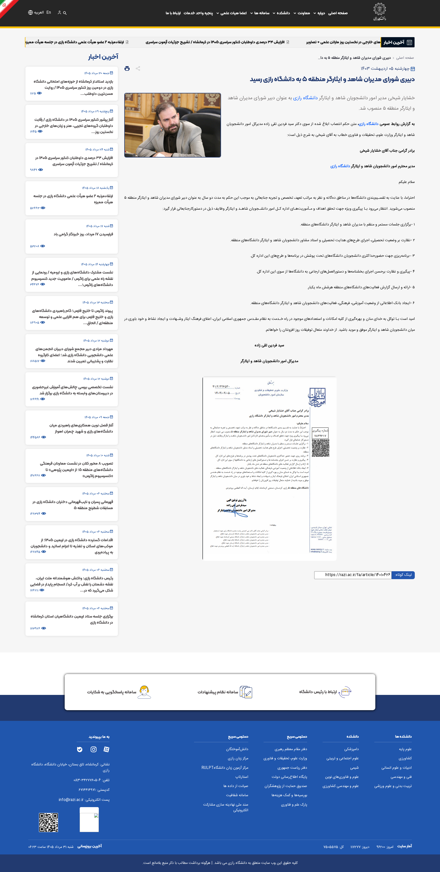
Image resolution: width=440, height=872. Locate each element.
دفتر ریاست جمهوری (292, 768)
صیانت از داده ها (235, 786)
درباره (321, 13)
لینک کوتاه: (403, 574)
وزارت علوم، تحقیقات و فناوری (285, 759)
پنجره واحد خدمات (198, 13)
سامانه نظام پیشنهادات (218, 691)
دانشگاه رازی (305, 98)
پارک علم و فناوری (294, 805)
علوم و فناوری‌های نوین (342, 777)
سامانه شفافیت (237, 795)
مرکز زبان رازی (238, 759)
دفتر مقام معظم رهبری (291, 749)
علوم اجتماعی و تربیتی (342, 759)
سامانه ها (261, 13)
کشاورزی (405, 759)
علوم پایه (405, 749)
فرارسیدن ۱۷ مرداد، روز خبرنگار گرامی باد (32, 42)
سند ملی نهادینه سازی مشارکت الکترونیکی (225, 807)
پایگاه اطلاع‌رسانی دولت (289, 777)
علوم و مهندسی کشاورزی (341, 786)
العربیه (39, 13)
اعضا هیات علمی (234, 13)
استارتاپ (241, 777)
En (48, 13)
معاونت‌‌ (304, 13)
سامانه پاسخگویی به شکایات (111, 691)
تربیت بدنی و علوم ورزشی (393, 786)
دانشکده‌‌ (283, 13)
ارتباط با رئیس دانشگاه (318, 691)
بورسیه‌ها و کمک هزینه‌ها (289, 795)
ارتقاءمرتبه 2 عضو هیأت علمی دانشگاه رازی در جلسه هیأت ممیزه (133, 42)
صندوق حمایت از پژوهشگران (286, 786)
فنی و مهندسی (401, 777)
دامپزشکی (351, 749)
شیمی (354, 768)
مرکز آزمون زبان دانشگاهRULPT (224, 768)
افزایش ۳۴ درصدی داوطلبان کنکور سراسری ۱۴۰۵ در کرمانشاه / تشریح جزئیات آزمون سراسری (274, 42)
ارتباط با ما (173, 13)
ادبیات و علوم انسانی (396, 768)
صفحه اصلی (338, 13)
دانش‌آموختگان (237, 749)
